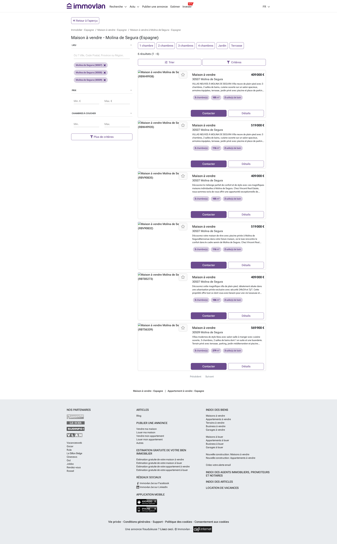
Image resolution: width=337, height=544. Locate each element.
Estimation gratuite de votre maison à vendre (160, 459)
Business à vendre (215, 426)
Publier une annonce (155, 6)
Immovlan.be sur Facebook (154, 483)
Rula (69, 449)
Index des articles (219, 481)
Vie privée (115, 521)
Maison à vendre (204, 74)
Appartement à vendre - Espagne (186, 391)
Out (69, 460)
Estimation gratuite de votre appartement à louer (162, 470)
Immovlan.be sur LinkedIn (153, 487)
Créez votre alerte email (218, 464)
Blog (138, 415)
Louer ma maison (145, 432)
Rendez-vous (74, 467)
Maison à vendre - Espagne (148, 391)
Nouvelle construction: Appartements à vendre (230, 457)
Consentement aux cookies (211, 521)
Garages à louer (214, 447)
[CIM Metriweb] (202, 529)
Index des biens (217, 409)
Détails (246, 113)
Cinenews (72, 456)
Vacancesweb (74, 442)
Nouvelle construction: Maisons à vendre (227, 454)
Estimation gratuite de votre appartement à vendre (163, 466)
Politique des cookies (179, 521)
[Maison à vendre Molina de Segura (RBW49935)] (163, 125)
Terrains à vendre (215, 422)
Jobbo (70, 463)
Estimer (175, 6)
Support (158, 521)
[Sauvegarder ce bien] (183, 74)
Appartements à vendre (218, 419)
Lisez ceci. (167, 529)
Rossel (70, 470)
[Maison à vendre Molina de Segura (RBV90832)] (163, 226)
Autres (139, 443)
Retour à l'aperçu (86, 20)
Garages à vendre (215, 429)
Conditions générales (137, 521)
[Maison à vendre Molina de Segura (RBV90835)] (163, 175)
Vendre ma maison (146, 428)
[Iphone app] (146, 509)
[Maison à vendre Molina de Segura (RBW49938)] (163, 74)
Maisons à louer (214, 436)
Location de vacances (222, 488)
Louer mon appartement (149, 439)
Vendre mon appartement (150, 435)
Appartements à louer (217, 440)
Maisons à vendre (215, 415)
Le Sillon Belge (74, 453)
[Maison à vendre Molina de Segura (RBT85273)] (163, 277)
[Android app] (146, 502)
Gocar (70, 446)
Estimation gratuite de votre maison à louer (159, 463)
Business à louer (215, 443)
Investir (187, 6)
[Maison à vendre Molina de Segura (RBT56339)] (163, 327)
